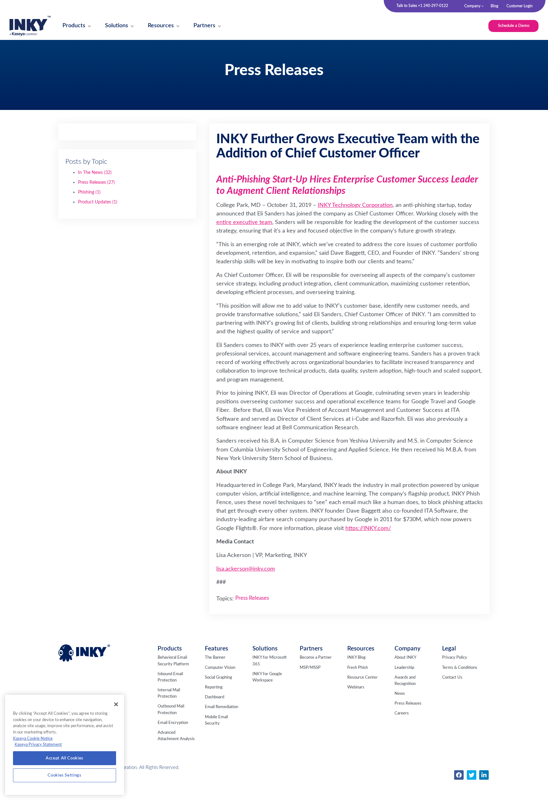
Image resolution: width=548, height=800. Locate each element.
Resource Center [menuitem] (362, 677)
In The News (95, 172)
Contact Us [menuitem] (452, 677)
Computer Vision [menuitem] (220, 668)
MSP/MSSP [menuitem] (310, 668)
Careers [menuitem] (402, 713)
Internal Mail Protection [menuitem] (169, 693)
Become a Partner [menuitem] (316, 658)
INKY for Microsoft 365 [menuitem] (269, 661)
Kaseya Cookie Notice (33, 738)
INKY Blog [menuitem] (356, 658)
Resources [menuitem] (360, 649)
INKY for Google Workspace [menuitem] (267, 677)
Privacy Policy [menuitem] (454, 658)
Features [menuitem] (216, 649)
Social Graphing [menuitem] (218, 677)
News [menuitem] (400, 694)
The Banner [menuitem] (215, 658)
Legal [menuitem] (449, 649)
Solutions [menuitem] (264, 649)
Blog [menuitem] (494, 6)
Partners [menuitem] (311, 649)
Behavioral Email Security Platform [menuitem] (173, 661)
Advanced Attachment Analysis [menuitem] (176, 736)
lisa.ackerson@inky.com (245, 569)
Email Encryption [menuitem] (173, 723)
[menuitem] (74, 26)
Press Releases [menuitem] (408, 703)
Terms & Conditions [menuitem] (459, 668)
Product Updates (97, 202)
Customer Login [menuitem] (519, 6)
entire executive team (244, 222)
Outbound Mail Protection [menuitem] (171, 709)
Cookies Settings (65, 775)
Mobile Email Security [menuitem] (216, 720)
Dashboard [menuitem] (214, 697)
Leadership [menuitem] (404, 668)
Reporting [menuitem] (214, 687)
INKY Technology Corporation (355, 205)
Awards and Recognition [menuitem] (405, 680)
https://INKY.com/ (368, 528)
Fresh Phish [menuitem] (357, 668)
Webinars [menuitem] (355, 687)
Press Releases (96, 182)
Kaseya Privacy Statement (38, 744)
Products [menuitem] (170, 649)
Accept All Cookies (64, 758)
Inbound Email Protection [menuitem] (170, 677)
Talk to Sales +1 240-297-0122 (422, 6)
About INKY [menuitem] (405, 658)
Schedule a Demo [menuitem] (513, 25)
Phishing (89, 192)
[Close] (116, 704)
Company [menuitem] (472, 6)
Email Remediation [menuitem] (221, 707)
